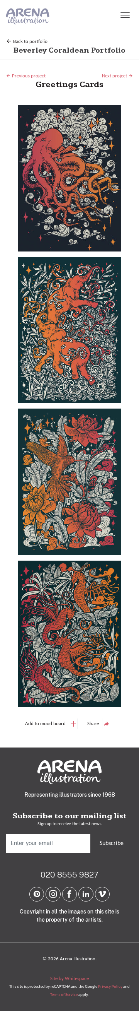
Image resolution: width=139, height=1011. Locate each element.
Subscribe (112, 843)
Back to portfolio (29, 41)
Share (93, 723)
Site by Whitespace (69, 978)
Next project (115, 76)
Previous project (28, 76)
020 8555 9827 (69, 874)
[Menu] (125, 16)
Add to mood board (45, 723)
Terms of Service (64, 995)
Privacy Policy (110, 987)
